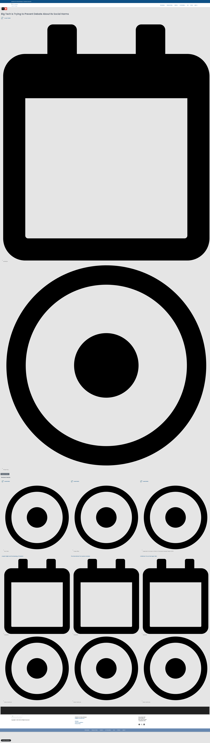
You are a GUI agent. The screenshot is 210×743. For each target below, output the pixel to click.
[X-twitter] (3, 8)
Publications (169, 5)
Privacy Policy (77, 723)
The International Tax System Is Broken (80, 556)
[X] (142, 724)
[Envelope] (5, 8)
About (196, 5)
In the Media (182, 5)
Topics (191, 5)
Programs (162, 5)
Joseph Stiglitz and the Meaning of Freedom (12, 556)
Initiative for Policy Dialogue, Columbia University (21, 1)
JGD (188, 5)
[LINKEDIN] (144, 724)
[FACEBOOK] (139, 724)
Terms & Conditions (79, 722)
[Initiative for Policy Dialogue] (15, 5)
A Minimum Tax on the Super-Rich (148, 556)
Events (176, 5)
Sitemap (76, 721)
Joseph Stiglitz (7, 18)
